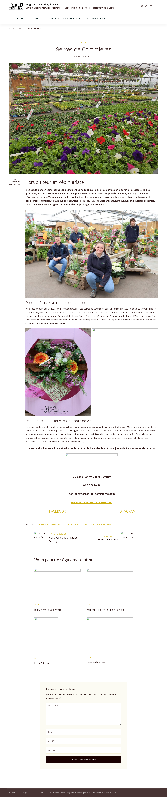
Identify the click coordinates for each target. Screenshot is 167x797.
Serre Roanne (85, 524)
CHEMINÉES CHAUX (98, 662)
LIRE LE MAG (34, 18)
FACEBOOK (57, 511)
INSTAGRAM (126, 511)
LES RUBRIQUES (50, 18)
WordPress (113, 793)
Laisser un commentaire (15, 183)
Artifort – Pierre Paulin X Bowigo (105, 609)
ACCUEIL (20, 18)
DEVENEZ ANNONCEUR (71, 18)
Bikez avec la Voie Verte (47, 609)
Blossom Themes (92, 793)
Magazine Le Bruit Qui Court (42, 4)
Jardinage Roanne (56, 524)
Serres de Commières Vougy (101, 524)
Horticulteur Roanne (42, 524)
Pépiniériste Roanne (71, 524)
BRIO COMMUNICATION (95, 18)
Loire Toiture (41, 663)
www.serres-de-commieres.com (91, 502)
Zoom (83, 42)
